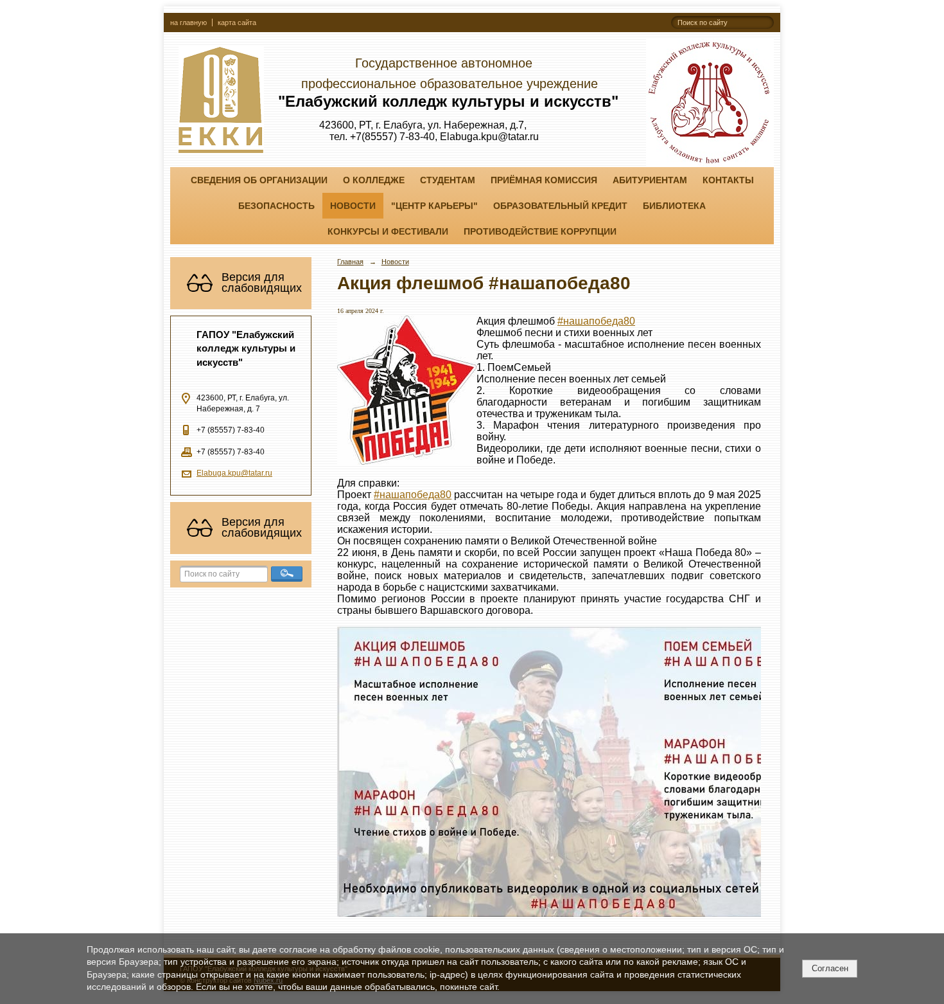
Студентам (447, 180)
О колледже (374, 180)
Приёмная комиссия (544, 180)
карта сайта (237, 22)
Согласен (830, 968)
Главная (350, 261)
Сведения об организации (259, 180)
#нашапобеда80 (596, 321)
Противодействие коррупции (540, 231)
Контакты (728, 180)
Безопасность (276, 206)
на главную (188, 22)
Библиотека (674, 206)
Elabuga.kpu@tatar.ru (234, 473)
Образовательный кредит (560, 206)
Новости (353, 206)
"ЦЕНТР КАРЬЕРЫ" (434, 206)
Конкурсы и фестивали (388, 231)
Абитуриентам (650, 180)
